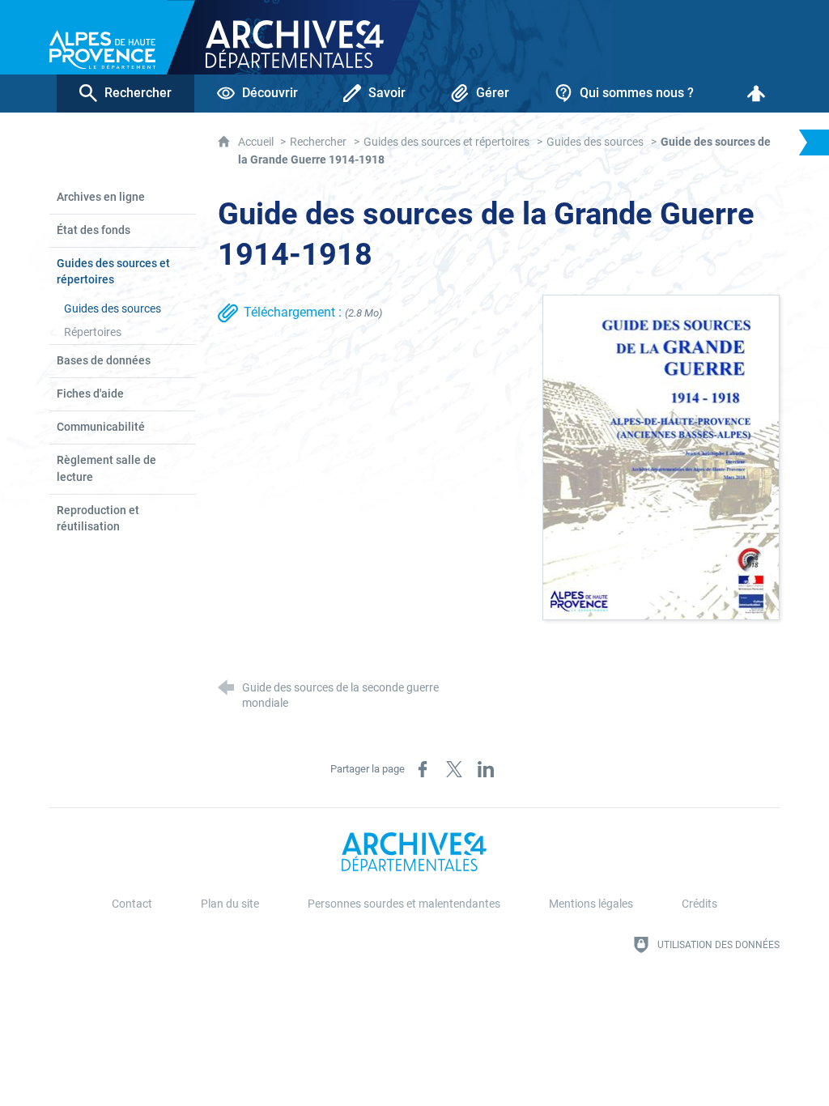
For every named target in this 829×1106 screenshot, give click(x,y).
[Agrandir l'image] (660, 456)
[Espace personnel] (756, 93)
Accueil (257, 142)
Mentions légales (591, 904)
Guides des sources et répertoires (446, 142)
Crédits (699, 904)
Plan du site (230, 904)
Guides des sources (595, 142)
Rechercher (318, 142)
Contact (132, 904)
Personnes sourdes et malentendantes (404, 904)
